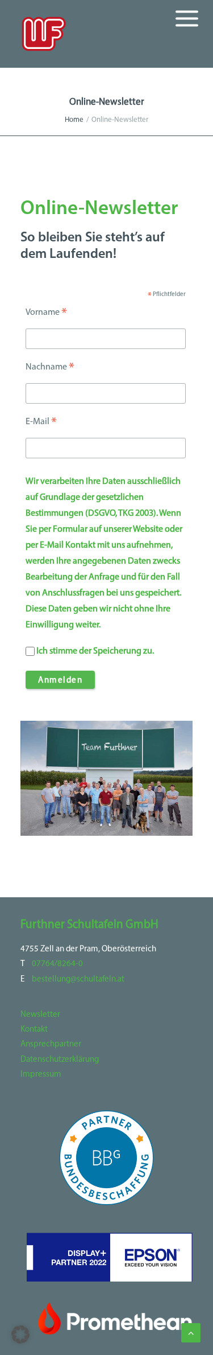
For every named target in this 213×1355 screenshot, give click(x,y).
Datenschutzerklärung (59, 1060)
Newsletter (40, 1015)
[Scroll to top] (191, 1332)
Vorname (46, 314)
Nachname (50, 369)
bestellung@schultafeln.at (78, 979)
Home (74, 120)
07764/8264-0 (57, 964)
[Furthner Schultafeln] (43, 33)
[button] (20, 1334)
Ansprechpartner (50, 1044)
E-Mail (41, 423)
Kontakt (34, 1029)
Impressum (40, 1074)
